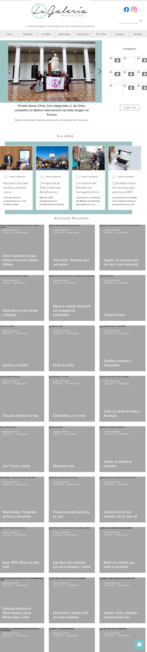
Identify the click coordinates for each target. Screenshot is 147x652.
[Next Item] (100, 71)
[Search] (141, 21)
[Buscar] (129, 19)
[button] (27, 34)
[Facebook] (126, 9)
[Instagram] (134, 9)
